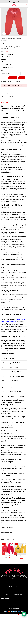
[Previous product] (2, 43)
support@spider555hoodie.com (14, 594)
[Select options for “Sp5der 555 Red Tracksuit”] (3, 553)
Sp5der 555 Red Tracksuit (7, 555)
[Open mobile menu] (1, 5)
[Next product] (5, 43)
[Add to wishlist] (11, 544)
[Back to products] (4, 43)
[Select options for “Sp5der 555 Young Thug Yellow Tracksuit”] (15, 553)
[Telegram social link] (13, 96)
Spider (8, 93)
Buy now (22, 77)
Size (2, 70)
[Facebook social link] (5, 96)
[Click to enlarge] (4, 33)
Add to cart (12, 77)
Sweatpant (14, 93)
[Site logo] (14, 5)
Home (2, 38)
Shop (6, 38)
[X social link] (7, 96)
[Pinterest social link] (9, 96)
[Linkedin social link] (11, 96)
